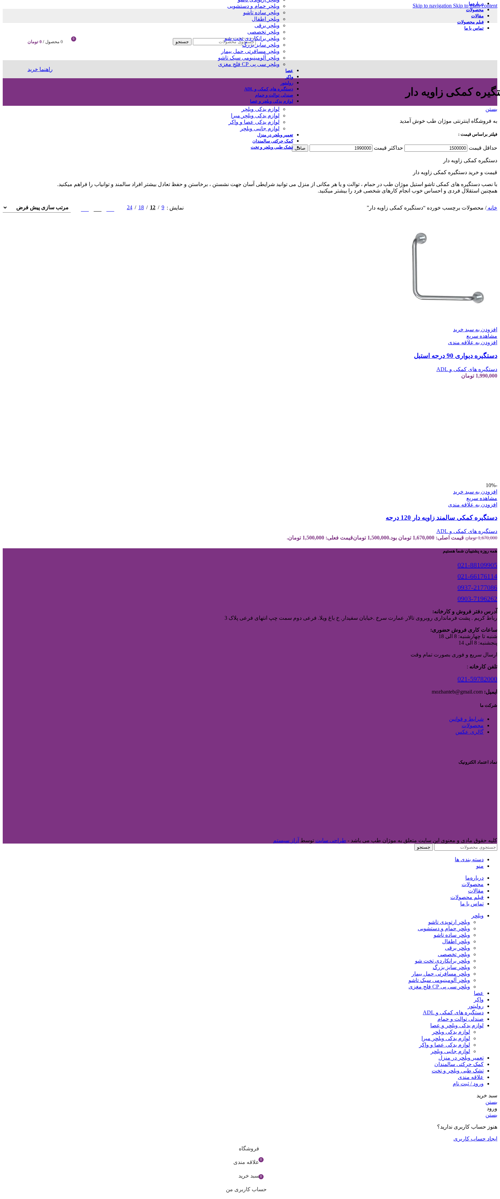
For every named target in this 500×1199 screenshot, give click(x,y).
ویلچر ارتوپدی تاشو (449, 922)
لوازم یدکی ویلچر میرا (255, 115)
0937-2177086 (477, 587)
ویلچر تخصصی (263, 32)
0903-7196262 (477, 598)
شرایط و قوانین (466, 719)
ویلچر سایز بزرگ (261, 45)
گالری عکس (469, 732)
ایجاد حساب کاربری (475, 1139)
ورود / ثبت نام (468, 1083)
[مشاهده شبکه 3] (97, 208)
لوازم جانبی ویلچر (260, 128)
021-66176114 (477, 576)
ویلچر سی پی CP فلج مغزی (249, 64)
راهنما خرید (40, 69)
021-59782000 (477, 679)
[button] (475, 329)
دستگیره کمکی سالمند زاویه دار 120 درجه (441, 517)
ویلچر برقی (267, 25)
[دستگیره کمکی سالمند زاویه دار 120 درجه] (446, 479)
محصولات (473, 725)
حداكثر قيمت (388, 148)
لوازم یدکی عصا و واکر (254, 122)
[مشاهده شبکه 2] (110, 208)
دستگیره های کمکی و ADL (466, 369)
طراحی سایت (330, 840)
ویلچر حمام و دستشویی (253, 6)
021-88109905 (477, 565)
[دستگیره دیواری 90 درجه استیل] (446, 323)
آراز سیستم (286, 840)
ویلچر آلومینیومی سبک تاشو (249, 58)
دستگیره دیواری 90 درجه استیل (455, 355)
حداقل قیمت (483, 148)
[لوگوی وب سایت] (412, 62)
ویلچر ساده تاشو (261, 12)
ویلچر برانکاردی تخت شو (252, 38)
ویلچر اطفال (266, 19)
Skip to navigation (433, 6)
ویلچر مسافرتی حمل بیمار (250, 51)
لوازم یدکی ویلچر (260, 109)
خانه (491, 208)
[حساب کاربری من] (89, 41)
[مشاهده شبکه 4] (85, 208)
